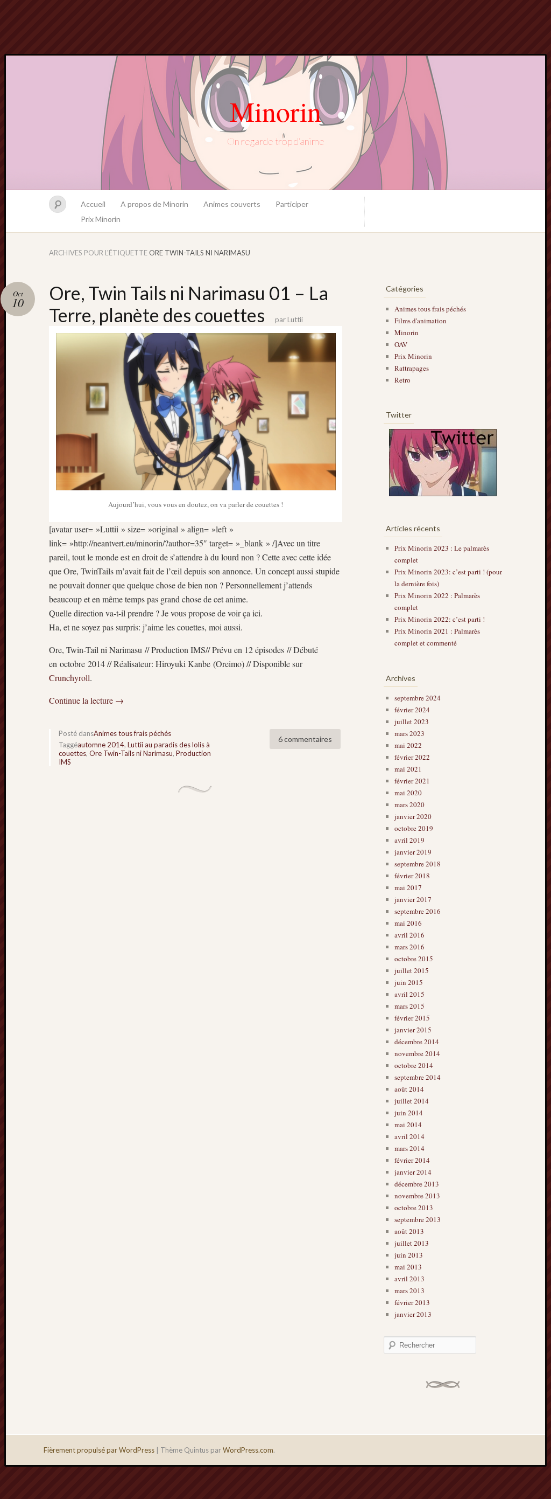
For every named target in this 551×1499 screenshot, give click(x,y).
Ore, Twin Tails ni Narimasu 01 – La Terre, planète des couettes (188, 304)
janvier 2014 (413, 1172)
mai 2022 (408, 745)
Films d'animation (420, 320)
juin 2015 (408, 982)
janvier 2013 (413, 1314)
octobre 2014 (413, 1065)
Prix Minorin (101, 219)
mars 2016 (409, 947)
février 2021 (412, 781)
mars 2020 (409, 804)
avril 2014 (409, 1136)
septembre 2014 (417, 1077)
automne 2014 (100, 744)
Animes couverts (231, 204)
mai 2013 (408, 1267)
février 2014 (412, 1160)
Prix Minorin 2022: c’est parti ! (439, 619)
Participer (292, 204)
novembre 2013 (417, 1195)
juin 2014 (408, 1113)
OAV (400, 344)
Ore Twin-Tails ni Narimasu (131, 753)
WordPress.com (248, 1450)
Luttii (295, 319)
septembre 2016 (417, 911)
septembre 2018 (417, 864)
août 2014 (409, 1089)
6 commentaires (305, 739)
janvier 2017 (413, 899)
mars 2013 (409, 1290)
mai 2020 (408, 792)
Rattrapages (411, 368)
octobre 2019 (413, 828)
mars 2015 (409, 1006)
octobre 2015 (413, 958)
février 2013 (412, 1302)
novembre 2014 (417, 1053)
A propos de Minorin (154, 204)
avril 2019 (409, 840)
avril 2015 (409, 994)
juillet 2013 (411, 1243)
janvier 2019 (413, 852)
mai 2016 (408, 923)
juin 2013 (408, 1255)
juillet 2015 (411, 970)
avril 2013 (409, 1278)
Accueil (93, 204)
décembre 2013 (416, 1184)
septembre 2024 (417, 698)
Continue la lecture (86, 700)
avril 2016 (409, 935)
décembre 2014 (416, 1041)
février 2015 (412, 1018)
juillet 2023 (411, 721)
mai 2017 (408, 887)
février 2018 (412, 875)
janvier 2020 (413, 816)
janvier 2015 (413, 1030)
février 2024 (412, 709)
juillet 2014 (411, 1101)
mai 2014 (408, 1124)
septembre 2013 (417, 1219)
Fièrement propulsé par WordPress (99, 1450)
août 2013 (409, 1231)
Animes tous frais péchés (132, 733)
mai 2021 (408, 769)
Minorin (275, 111)
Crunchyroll (69, 677)
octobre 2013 (413, 1207)
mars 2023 (409, 733)
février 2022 (412, 757)
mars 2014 (409, 1148)
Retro (402, 380)
